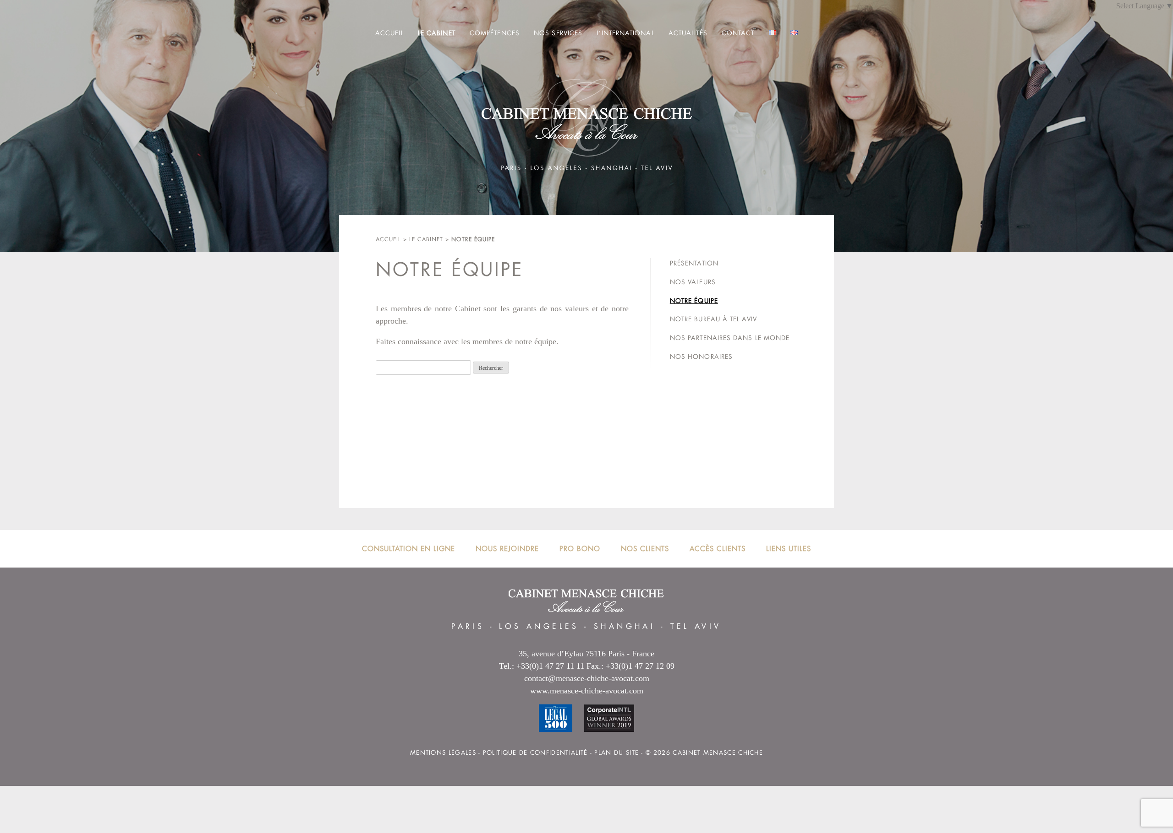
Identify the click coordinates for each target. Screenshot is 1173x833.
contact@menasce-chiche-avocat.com (586, 678)
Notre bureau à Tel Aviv (713, 319)
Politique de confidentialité (535, 753)
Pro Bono (579, 548)
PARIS (467, 626)
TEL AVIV (696, 626)
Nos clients (645, 548)
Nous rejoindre (507, 548)
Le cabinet (436, 33)
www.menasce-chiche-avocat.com (586, 690)
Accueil (389, 33)
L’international (625, 33)
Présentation (694, 263)
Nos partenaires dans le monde (730, 338)
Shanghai (624, 626)
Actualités (688, 33)
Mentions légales (443, 753)
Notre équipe (694, 301)
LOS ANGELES (539, 626)
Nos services (558, 33)
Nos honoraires (701, 356)
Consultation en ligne (408, 548)
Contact (738, 33)
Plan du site (616, 753)
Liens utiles (788, 548)
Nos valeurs (693, 282)
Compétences (495, 33)
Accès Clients (717, 548)
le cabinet (426, 239)
